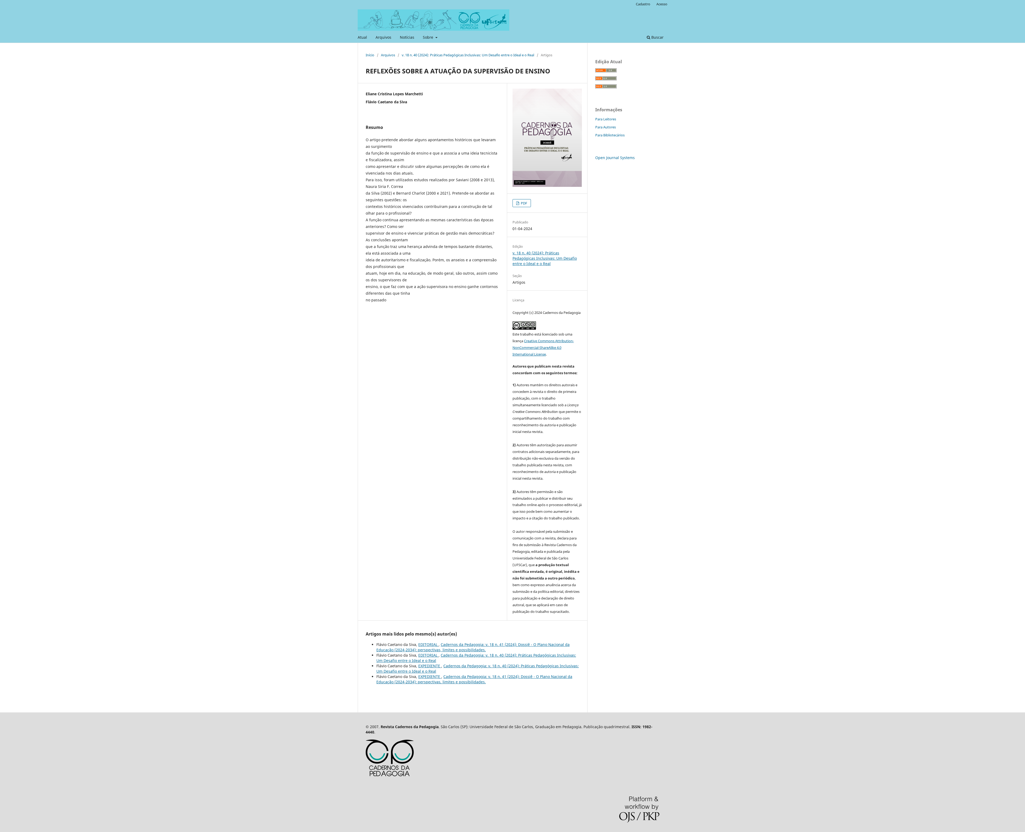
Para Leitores (605, 119)
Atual (362, 37)
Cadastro (643, 4)
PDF (523, 203)
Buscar (657, 37)
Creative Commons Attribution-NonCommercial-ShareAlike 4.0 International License (543, 347)
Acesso (661, 4)
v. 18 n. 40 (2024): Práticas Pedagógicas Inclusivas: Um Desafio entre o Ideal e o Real (468, 55)
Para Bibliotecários (610, 135)
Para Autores (605, 127)
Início (370, 55)
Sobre (428, 37)
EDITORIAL (428, 644)
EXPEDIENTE (429, 665)
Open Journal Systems (615, 157)
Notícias (407, 37)
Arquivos (383, 37)
